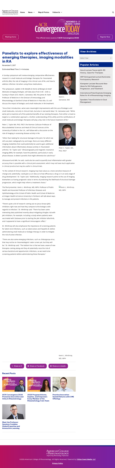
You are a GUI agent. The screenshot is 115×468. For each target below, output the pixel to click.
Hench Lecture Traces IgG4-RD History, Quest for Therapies (92, 71)
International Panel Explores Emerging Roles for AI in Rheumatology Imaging (95, 94)
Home (22, 12)
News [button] (30, 12)
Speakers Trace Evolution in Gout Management (93, 101)
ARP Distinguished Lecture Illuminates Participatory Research (95, 78)
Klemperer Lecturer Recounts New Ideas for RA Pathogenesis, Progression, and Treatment (93, 86)
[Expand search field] (112, 12)
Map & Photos (43, 12)
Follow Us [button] (56, 12)
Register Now (105, 37)
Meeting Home (10, 37)
